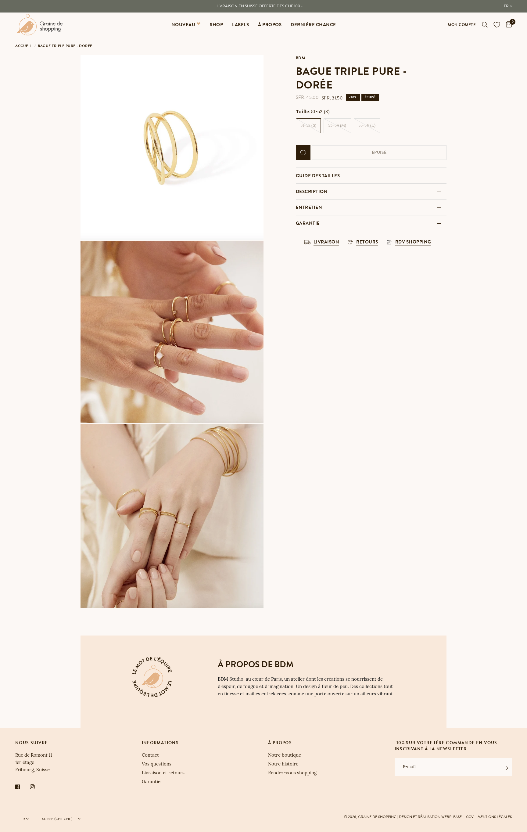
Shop (216, 24)
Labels (240, 24)
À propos (269, 24)
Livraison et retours (163, 773)
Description (312, 191)
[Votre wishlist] (497, 25)
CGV (470, 816)
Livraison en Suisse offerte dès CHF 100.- (260, 6)
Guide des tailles (318, 175)
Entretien (309, 207)
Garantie (308, 223)
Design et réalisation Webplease (430, 816)
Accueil (23, 46)
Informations (160, 743)
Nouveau (183, 24)
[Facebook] (22, 787)
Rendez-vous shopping (292, 773)
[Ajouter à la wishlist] (303, 153)
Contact (150, 755)
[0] (507, 25)
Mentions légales (495, 816)
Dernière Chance (313, 24)
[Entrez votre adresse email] (506, 768)
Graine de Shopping (377, 816)
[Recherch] (485, 25)
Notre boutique (284, 755)
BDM (300, 58)
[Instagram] (36, 787)
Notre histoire (283, 764)
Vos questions (156, 764)
